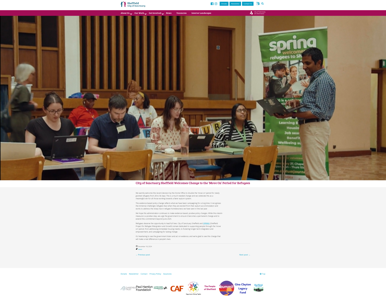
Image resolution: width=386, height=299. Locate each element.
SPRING (206, 223)
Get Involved (155, 13)
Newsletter (235, 4)
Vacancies (181, 13)
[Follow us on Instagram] (216, 4)
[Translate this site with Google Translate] (257, 4)
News (168, 13)
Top (263, 274)
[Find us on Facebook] (212, 4)
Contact (144, 274)
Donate (224, 4)
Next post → (244, 254)
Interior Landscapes (201, 13)
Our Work (139, 13)
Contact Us (248, 4)
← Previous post (143, 254)
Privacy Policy (155, 274)
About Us (125, 13)
